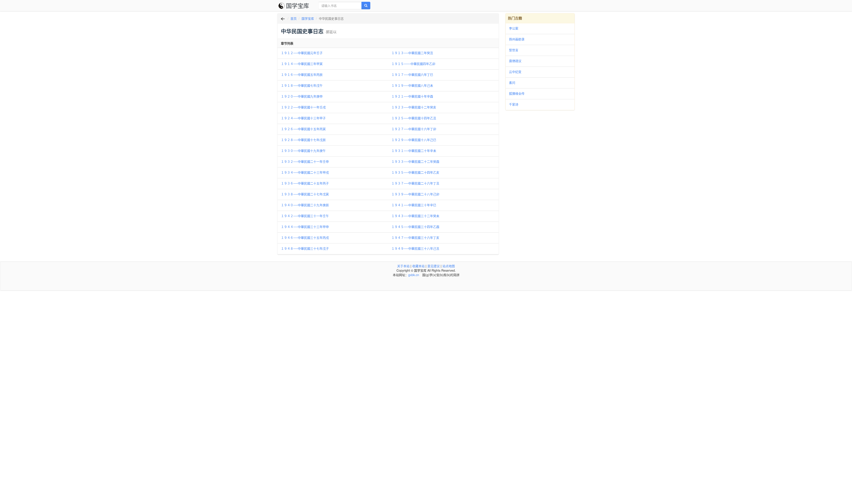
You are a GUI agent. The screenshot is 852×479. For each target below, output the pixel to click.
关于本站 (403, 266)
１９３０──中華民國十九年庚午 (303, 150)
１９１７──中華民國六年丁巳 (412, 74)
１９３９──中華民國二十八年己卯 (415, 194)
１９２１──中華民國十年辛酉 (412, 96)
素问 (512, 82)
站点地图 (448, 266)
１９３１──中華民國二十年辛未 (413, 150)
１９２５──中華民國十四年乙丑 (413, 118)
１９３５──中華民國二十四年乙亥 (415, 172)
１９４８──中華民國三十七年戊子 (305, 248)
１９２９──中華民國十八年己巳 (413, 139)
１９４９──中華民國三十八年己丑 (415, 248)
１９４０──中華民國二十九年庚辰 (305, 205)
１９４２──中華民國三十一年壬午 (305, 216)
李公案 (513, 28)
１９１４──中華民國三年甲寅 (302, 63)
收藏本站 (418, 266)
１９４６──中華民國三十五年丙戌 (305, 237)
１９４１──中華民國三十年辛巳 (413, 205)
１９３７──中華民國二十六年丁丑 (415, 183)
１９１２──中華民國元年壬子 (302, 53)
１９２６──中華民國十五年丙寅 (303, 129)
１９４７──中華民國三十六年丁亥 (415, 237)
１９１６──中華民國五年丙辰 (302, 74)
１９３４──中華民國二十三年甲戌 (305, 172)
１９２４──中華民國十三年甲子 (303, 118)
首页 (293, 18)
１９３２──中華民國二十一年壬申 (305, 161)
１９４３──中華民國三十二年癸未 (415, 216)
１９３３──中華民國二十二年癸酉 (415, 161)
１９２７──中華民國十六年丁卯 (413, 129)
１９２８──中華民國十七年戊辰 (303, 139)
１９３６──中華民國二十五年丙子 (305, 183)
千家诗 (513, 104)
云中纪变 (515, 71)
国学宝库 (297, 5)
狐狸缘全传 (517, 93)
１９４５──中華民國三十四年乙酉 (415, 226)
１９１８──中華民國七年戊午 (302, 85)
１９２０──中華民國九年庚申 (302, 96)
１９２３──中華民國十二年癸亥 (413, 107)
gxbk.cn (413, 275)
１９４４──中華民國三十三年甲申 (305, 226)
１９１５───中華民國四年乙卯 (413, 63)
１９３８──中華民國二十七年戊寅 (305, 194)
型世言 (513, 50)
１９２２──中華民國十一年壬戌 (303, 107)
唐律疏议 (515, 61)
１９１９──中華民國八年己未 (412, 85)
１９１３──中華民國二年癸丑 (412, 53)
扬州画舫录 (517, 39)
